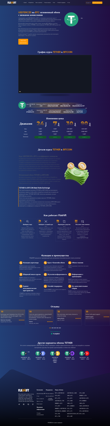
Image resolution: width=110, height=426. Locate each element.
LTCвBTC (57, 406)
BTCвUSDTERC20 (59, 393)
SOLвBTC (69, 398)
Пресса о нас (40, 401)
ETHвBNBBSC (83, 400)
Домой (25, 2)
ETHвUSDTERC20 (83, 411)
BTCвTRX (57, 416)
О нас (69, 2)
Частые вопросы (48, 2)
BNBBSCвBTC (58, 403)
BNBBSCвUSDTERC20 (60, 408)
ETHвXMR (82, 393)
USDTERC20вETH (83, 408)
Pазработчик (31, 2)
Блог (54, 2)
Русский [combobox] (88, 2)
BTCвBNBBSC (71, 406)
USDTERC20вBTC (84, 398)
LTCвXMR (70, 400)
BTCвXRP (69, 416)
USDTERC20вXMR (72, 393)
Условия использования (40, 413)
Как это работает (39, 2)
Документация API (41, 393)
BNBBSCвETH (83, 395)
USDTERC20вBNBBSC (60, 411)
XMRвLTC (70, 403)
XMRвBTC (70, 395)
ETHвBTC (57, 395)
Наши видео (39, 404)
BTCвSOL (82, 413)
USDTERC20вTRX (59, 400)
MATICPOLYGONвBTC (73, 413)
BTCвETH (57, 398)
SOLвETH (69, 408)
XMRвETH (82, 403)
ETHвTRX (57, 413)
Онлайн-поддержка (61, 2)
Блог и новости (40, 398)
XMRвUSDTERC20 (84, 406)
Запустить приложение (97, 2)
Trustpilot (56, 334)
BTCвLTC (69, 411)
